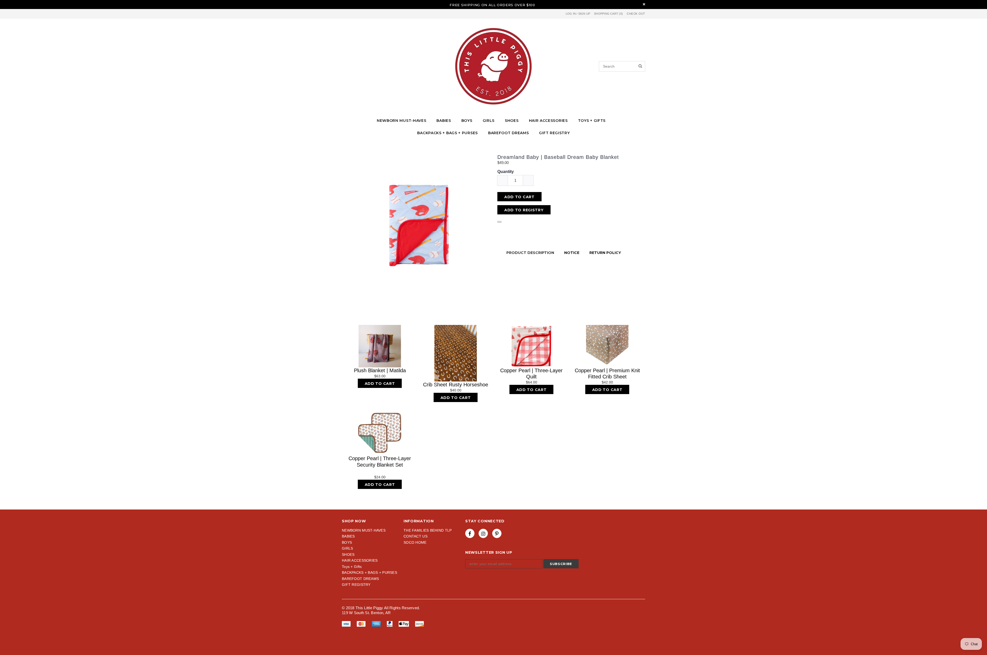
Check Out (636, 13)
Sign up (584, 13)
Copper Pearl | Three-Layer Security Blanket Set (380, 462)
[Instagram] (483, 533)
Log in (571, 13)
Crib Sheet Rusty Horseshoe (455, 384)
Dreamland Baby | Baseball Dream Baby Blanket (558, 157)
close (644, 4)
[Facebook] (469, 533)
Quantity (505, 171)
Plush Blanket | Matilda (380, 370)
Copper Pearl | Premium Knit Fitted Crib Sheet (607, 373)
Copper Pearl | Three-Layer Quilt (531, 373)
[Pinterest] (496, 533)
